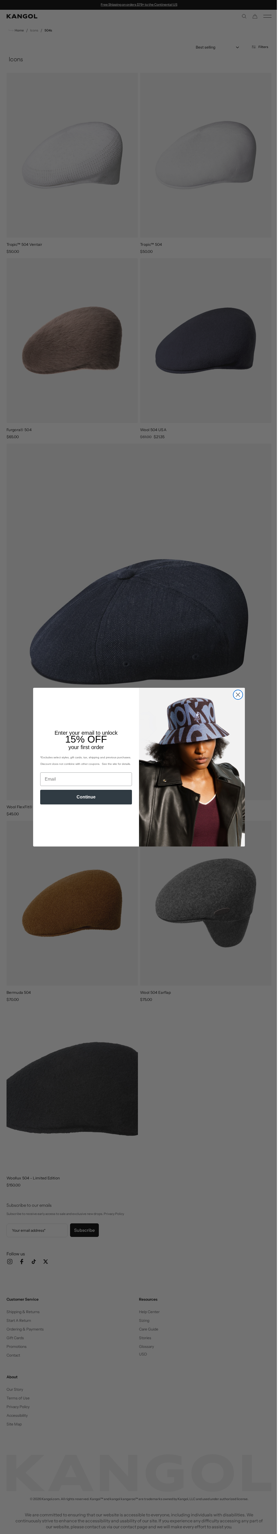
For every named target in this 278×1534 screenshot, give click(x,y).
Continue (84, 797)
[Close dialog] (236, 694)
